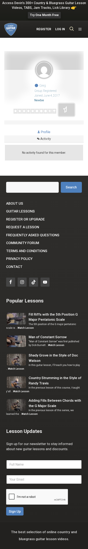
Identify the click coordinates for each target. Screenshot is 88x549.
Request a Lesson (22, 227)
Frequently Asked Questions (32, 235)
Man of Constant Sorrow (48, 337)
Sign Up (15, 511)
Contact (14, 267)
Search (71, 187)
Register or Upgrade (25, 219)
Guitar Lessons (20, 211)
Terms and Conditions (26, 251)
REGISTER (43, 29)
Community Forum (22, 243)
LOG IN (60, 29)
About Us (14, 203)
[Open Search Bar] (71, 29)
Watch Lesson (26, 327)
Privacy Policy (19, 259)
